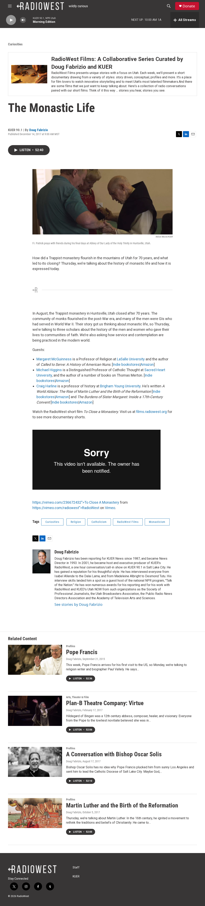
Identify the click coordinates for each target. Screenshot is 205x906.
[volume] (23, 20)
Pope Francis (81, 652)
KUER (76, 876)
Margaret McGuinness (54, 359)
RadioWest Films (128, 521)
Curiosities (15, 44)
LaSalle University (131, 359)
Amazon (147, 364)
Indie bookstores (126, 364)
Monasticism (157, 521)
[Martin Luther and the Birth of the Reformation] (35, 813)
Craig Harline (46, 386)
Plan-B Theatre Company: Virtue (105, 703)
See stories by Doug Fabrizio (78, 604)
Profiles (70, 646)
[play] (11, 20)
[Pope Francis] (35, 660)
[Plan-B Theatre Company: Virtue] (35, 711)
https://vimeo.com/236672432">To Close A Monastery (75, 502)
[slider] (29, 20)
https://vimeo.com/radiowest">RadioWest (65, 508)
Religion (76, 521)
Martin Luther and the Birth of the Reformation (122, 805)
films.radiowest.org (151, 412)
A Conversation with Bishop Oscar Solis (114, 754)
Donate (189, 6)
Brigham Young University (120, 386)
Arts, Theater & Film (77, 697)
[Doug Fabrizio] (41, 561)
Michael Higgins (49, 370)
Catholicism (99, 521)
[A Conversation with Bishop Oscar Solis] (35, 762)
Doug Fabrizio (38, 130)
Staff (76, 867)
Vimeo (110, 508)
